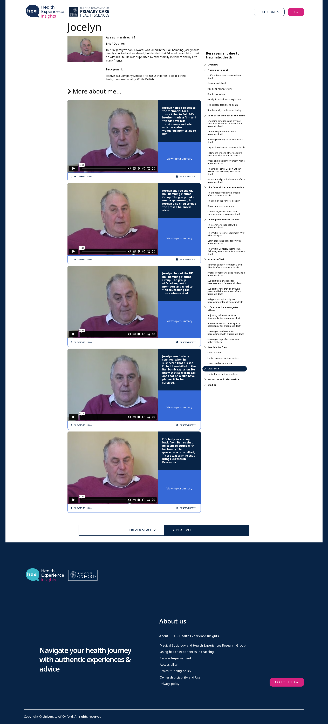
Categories (269, 12)
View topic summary (179, 159)
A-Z (296, 12)
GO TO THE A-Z (287, 682)
